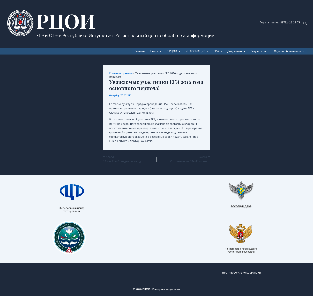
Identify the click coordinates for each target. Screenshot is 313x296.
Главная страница (121, 73)
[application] (178, 51)
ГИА (216, 51)
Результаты (258, 51)
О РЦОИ (172, 51)
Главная (140, 51)
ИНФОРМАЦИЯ (195, 51)
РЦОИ (65, 20)
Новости (155, 51)
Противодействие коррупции (241, 272)
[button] (305, 24)
